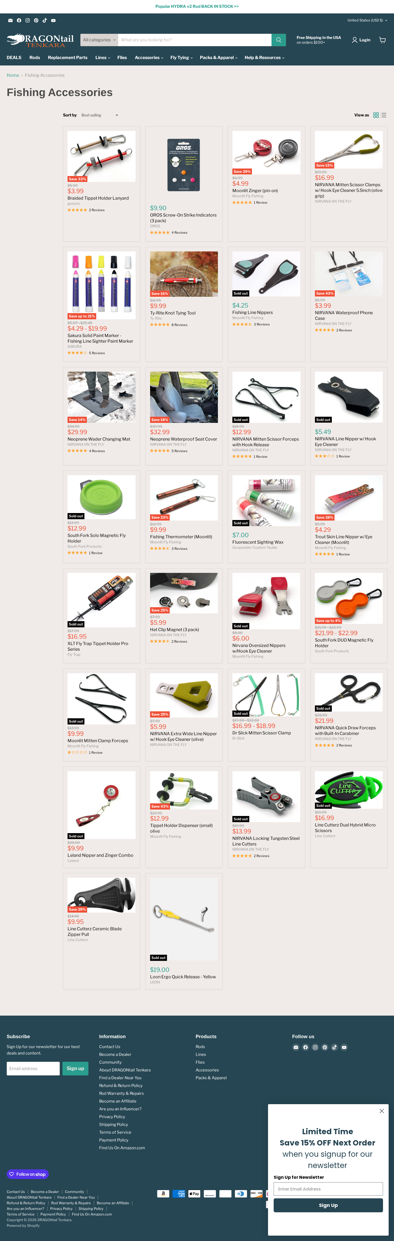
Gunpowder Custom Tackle (254, 547)
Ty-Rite (156, 318)
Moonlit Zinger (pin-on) (255, 190)
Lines (101, 57)
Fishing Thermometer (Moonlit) (181, 536)
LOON (155, 982)
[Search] (279, 40)
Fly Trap (74, 654)
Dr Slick (238, 738)
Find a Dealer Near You (120, 1077)
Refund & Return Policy (121, 1085)
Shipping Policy (113, 1124)
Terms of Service (115, 1132)
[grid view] (376, 115)
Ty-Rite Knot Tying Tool (173, 313)
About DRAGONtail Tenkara (125, 1070)
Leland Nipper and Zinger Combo (100, 855)
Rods (34, 57)
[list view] (383, 115)
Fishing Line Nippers (252, 312)
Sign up (75, 1068)
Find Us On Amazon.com (122, 1147)
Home (13, 75)
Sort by (70, 115)
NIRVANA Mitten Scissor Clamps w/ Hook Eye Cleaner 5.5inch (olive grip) (348, 190)
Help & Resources (263, 57)
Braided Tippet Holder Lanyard (98, 198)
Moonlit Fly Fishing (247, 196)
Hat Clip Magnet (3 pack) (174, 629)
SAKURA (75, 346)
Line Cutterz (325, 836)
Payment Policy (113, 1140)
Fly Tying (180, 57)
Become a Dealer (115, 1054)
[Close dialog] (381, 1111)
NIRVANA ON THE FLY (333, 201)
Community (110, 1062)
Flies (122, 57)
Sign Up (328, 1205)
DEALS (14, 57)
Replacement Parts (67, 57)
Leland (73, 860)
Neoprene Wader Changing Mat (99, 439)
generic (74, 203)
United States (365, 20)
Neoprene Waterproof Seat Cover (183, 439)
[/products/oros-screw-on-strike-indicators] (184, 165)
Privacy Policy (112, 1116)
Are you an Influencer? (120, 1109)
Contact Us (109, 1046)
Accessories (147, 57)
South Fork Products (85, 546)
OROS (155, 226)
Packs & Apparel (217, 57)
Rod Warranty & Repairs (121, 1093)
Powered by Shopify (23, 1225)
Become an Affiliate (117, 1101)
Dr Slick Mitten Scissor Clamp (261, 732)
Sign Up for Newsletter (299, 1177)
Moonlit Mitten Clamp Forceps (98, 740)
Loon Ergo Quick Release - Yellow (183, 976)
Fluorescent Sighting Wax (258, 542)
